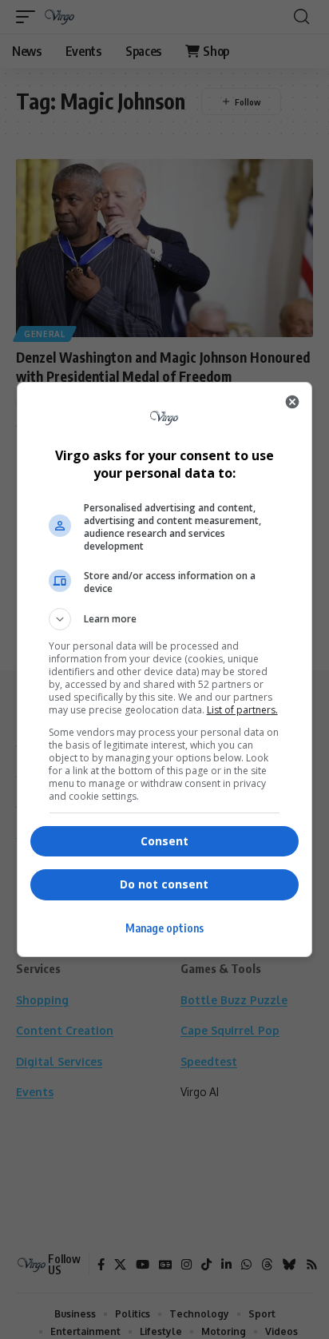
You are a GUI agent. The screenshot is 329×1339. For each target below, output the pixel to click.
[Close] (292, 402)
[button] (165, 619)
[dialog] (165, 669)
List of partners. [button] (242, 710)
